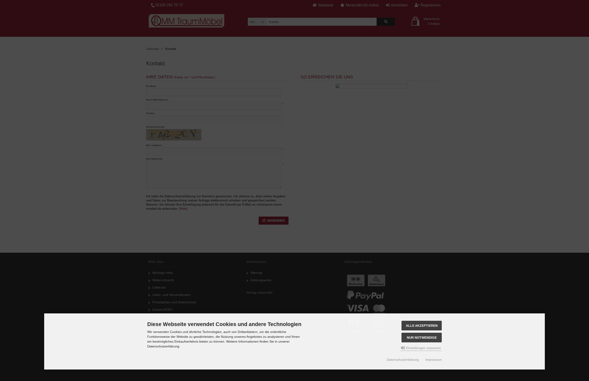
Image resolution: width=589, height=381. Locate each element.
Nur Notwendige (422, 337)
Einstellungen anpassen (423, 348)
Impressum (433, 359)
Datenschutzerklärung (403, 359)
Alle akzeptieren (422, 325)
